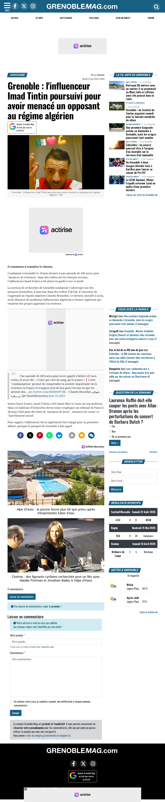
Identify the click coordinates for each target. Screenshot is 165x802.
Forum (151, 17)
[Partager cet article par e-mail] (81, 435)
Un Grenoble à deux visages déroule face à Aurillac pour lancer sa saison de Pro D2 (139, 167)
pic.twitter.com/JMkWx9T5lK (47, 392)
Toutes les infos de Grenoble (140, 195)
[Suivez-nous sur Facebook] (72, 766)
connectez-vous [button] (47, 646)
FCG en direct (132, 159)
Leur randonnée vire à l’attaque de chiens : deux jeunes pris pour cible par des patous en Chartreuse (132, 372)
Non (113, 431)
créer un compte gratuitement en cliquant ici (48, 735)
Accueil (15, 17)
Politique (94, 17)
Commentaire (17, 653)
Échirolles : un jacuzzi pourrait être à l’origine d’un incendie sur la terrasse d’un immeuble (139, 150)
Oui (113, 426)
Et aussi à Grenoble (135, 103)
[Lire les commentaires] (91, 435)
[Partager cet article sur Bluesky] (59, 435)
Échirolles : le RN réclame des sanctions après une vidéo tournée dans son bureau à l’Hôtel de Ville (132, 357)
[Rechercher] (156, 7)
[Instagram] (32, 6)
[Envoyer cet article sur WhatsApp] (49, 435)
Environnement (133, 124)
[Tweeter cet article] (30, 435)
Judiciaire (17, 74)
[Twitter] (23, 6)
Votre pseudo (17, 635)
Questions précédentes (118, 452)
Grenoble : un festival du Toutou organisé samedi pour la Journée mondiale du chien (140, 115)
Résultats (153, 452)
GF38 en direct (123, 17)
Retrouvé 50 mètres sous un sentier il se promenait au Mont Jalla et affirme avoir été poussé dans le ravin (141, 92)
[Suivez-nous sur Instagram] (92, 766)
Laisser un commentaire (22, 597)
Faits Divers (66, 17)
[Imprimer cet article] (72, 435)
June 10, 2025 (57, 396)
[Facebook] (14, 6)
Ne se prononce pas (121, 437)
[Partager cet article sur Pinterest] (40, 435)
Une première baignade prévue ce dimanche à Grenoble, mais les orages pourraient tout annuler (141, 132)
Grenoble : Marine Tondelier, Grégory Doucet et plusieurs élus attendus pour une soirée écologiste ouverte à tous (132, 335)
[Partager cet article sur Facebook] (20, 435)
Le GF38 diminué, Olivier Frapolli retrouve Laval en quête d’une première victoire (140, 185)
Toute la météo (147, 612)
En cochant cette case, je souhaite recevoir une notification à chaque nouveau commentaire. (52, 703)
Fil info (39, 17)
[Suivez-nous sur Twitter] (82, 766)
